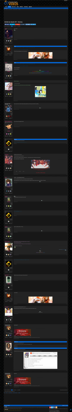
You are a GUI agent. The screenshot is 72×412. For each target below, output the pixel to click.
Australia (11, 189)
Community (26, 6)
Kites (14, 39)
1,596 (11, 96)
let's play (40, 98)
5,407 (11, 136)
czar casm (11, 204)
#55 (66, 280)
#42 (66, 59)
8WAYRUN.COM (13, 391)
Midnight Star (7, 103)
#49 (66, 182)
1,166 (11, 256)
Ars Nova (14, 174)
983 (11, 54)
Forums (9, 6)
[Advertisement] (36, 16)
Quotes (20, 171)
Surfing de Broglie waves (10, 92)
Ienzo (14, 75)
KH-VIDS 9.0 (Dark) (7, 405)
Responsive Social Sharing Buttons (52, 411)
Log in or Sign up (65, 0)
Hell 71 (11, 166)
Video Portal (14, 6)
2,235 (11, 208)
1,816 (11, 193)
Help (67, 405)
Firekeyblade (7, 325)
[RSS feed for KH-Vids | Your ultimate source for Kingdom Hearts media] (56, 407)
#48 (66, 174)
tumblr (35, 98)
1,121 (11, 42)
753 (11, 118)
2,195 (11, 356)
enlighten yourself (44, 98)
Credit (23, 171)
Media (18, 6)
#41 (66, 39)
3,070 (11, 78)
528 (11, 337)
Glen (14, 182)
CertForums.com (58, 411)
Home (6, 6)
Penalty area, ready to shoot (9, 53)
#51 (66, 215)
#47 (66, 143)
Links (16, 171)
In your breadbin (10, 74)
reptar (14, 201)
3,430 (11, 151)
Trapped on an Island (10, 318)
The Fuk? (14, 280)
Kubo (6, 46)
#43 (66, 75)
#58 (66, 338)
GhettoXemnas (15, 370)
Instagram (44, 252)
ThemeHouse (58, 410)
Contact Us (64, 405)
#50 (66, 201)
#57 (66, 313)
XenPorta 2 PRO (6, 391)
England (11, 114)
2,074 (11, 170)
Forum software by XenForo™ (54, 408)
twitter (37, 98)
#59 (66, 370)
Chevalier (15, 313)
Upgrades (30, 6)
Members (21, 6)
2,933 (11, 322)
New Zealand (11, 147)
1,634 (11, 289)
